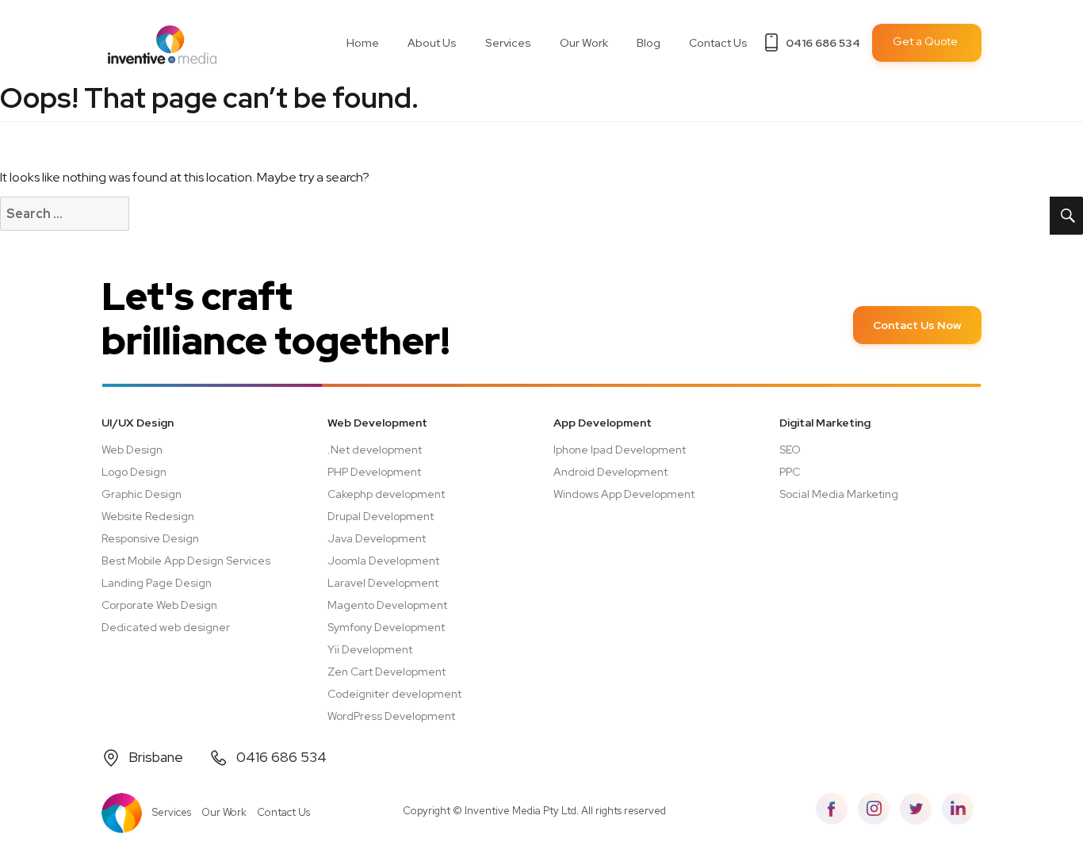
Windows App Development (624, 494)
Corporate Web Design (159, 605)
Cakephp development (386, 494)
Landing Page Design (156, 583)
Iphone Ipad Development (619, 449)
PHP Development (374, 472)
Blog (648, 43)
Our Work (584, 43)
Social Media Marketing (838, 494)
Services (171, 812)
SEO (790, 449)
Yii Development (369, 649)
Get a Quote (925, 41)
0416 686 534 (823, 43)
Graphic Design (141, 494)
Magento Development (387, 605)
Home (362, 43)
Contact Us (718, 43)
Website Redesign (147, 516)
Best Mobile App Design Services (185, 560)
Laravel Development (382, 583)
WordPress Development (391, 716)
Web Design (132, 449)
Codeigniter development (394, 694)
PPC (789, 472)
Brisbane (155, 757)
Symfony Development (386, 627)
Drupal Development (380, 516)
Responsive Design (150, 538)
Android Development (610, 472)
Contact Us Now (917, 325)
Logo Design (133, 472)
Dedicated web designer (165, 627)
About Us (432, 43)
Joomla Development (383, 560)
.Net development (374, 449)
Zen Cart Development (386, 671)
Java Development (376, 538)
